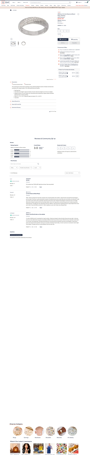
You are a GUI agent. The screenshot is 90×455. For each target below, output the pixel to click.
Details (72, 55)
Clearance (27, 5)
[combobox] (49, 2)
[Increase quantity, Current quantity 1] (62, 36)
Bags (55, 5)
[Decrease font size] (55, 79)
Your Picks (3, 5)
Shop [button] (14, 2)
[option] (45, 7)
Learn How (76, 61)
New (8, 5)
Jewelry (46, 5)
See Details (62, 52)
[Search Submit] (70, 2)
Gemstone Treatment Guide (17, 84)
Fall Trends (13, 5)
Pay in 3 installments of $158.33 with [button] (67, 49)
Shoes (51, 5)
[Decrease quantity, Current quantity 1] (58, 36)
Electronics (64, 5)
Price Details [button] (60, 23)
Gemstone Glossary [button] (16, 107)
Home (58, 5)
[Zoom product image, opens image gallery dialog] (11, 39)
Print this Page (53, 111)
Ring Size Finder (28, 84)
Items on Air (25, 2)
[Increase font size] (54, 79)
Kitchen (69, 5)
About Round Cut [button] (16, 101)
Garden (32, 5)
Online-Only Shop (20, 5)
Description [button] (14, 82)
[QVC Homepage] (10, 10)
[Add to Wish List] (78, 14)
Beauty (42, 5)
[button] (77, 2)
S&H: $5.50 (60, 21)
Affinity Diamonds (61, 17)
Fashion (37, 5)
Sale (59, 12)
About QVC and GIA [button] (16, 104)
